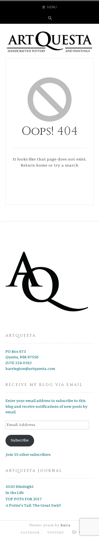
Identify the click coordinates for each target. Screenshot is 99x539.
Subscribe (20, 440)
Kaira (65, 525)
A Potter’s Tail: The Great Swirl (33, 505)
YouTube (55, 533)
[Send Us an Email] (74, 532)
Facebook (30, 533)
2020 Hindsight (20, 486)
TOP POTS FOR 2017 (24, 499)
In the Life (15, 492)
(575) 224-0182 (19, 363)
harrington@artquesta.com (30, 368)
